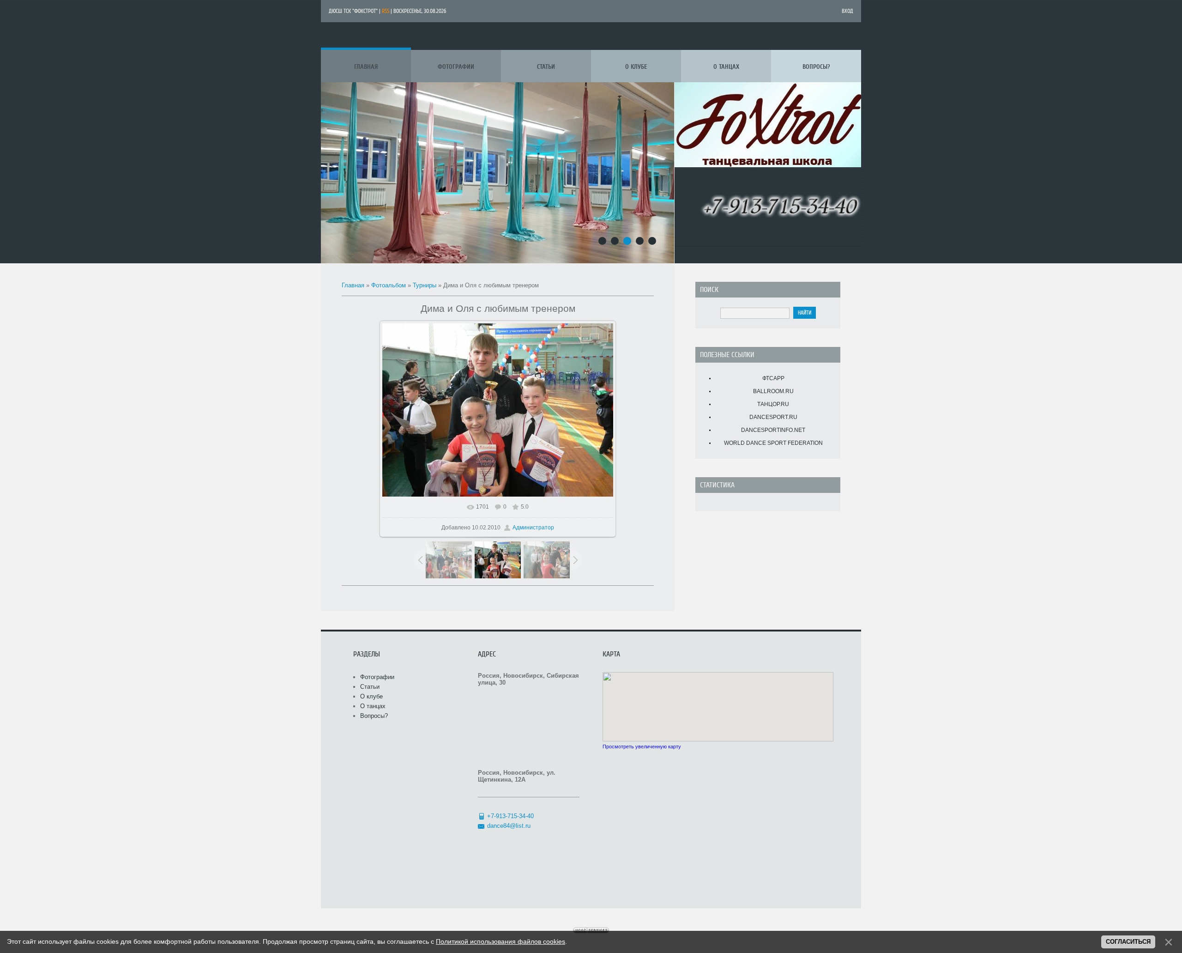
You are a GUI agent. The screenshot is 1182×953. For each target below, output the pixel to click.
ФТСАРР (773, 378)
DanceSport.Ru (773, 417)
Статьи (370, 686)
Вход (847, 11)
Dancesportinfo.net (773, 430)
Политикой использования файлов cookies (500, 941)
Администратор (533, 527)
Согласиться (1128, 941)
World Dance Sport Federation (773, 443)
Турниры (424, 285)
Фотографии (377, 677)
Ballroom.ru (773, 391)
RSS (385, 11)
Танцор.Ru (773, 404)
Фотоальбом (388, 285)
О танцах (373, 706)
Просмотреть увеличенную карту (642, 746)
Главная (353, 285)
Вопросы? (374, 715)
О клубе (371, 696)
